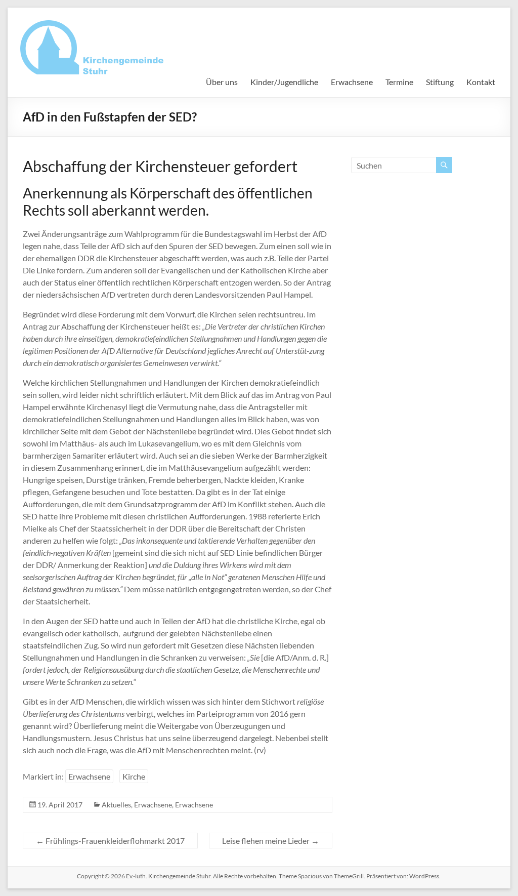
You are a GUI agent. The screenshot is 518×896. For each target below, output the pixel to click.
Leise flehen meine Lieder (270, 840)
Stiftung (440, 82)
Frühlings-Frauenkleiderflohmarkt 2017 (110, 840)
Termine (399, 82)
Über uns (222, 82)
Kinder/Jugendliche (284, 82)
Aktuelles (116, 804)
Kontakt (480, 82)
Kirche (133, 776)
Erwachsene (352, 82)
